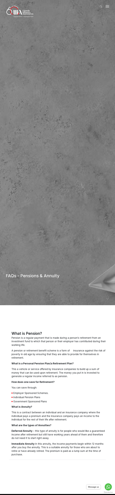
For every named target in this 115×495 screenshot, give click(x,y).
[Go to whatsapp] (108, 486)
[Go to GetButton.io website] (108, 492)
